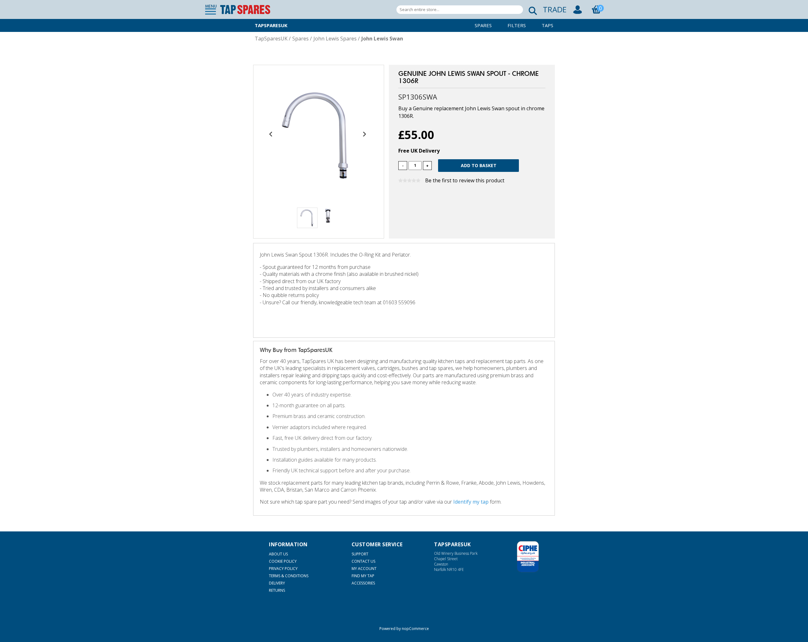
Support (360, 554)
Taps (547, 25)
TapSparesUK (271, 25)
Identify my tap (471, 501)
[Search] (531, 10)
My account (364, 568)
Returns (277, 590)
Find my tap (363, 575)
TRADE (555, 9)
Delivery (277, 583)
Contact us (363, 561)
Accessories (363, 583)
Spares (483, 25)
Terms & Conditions (288, 575)
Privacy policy (283, 568)
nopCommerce (415, 628)
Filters (517, 25)
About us (278, 554)
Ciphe (528, 556)
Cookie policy (283, 561)
